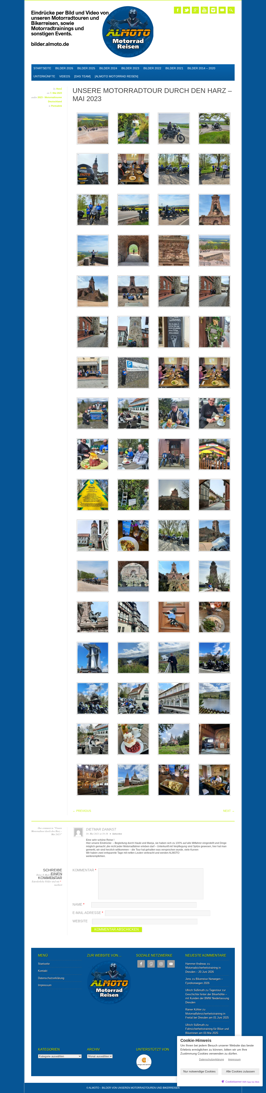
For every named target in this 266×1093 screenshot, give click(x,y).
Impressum (45, 985)
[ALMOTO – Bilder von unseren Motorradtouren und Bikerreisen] (92, 56)
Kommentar (84, 870)
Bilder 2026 (64, 68)
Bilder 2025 (86, 68)
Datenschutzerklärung (51, 978)
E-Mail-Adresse (88, 913)
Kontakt (42, 970)
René (59, 89)
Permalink (56, 106)
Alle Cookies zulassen (240, 1071)
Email (222, 10)
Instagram (213, 10)
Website (80, 921)
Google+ (195, 10)
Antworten (117, 833)
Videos (64, 76)
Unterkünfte (44, 76)
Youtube (204, 10)
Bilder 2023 (130, 68)
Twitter (186, 10)
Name (78, 904)
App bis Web (253, 1082)
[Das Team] (82, 76)
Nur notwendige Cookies (199, 1071)
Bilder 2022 (152, 68)
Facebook (177, 10)
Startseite (42, 68)
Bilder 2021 (174, 68)
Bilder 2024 (108, 68)
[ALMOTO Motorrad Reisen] (116, 76)
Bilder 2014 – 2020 (201, 68)
